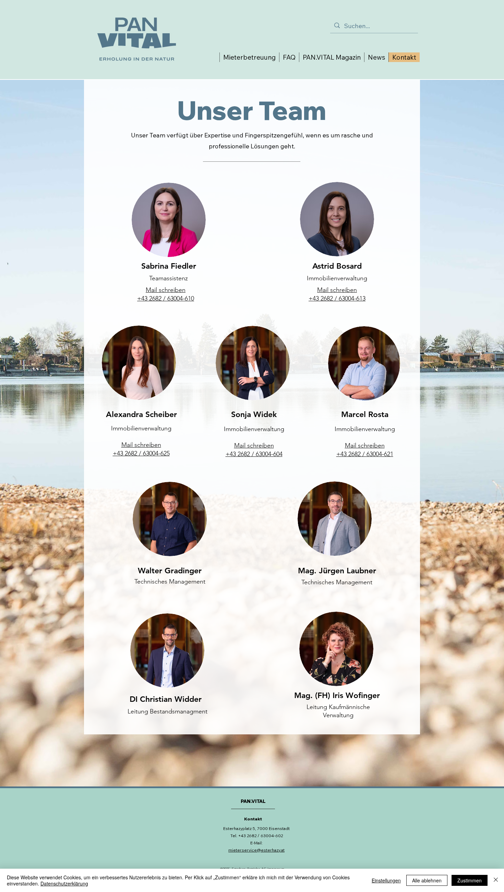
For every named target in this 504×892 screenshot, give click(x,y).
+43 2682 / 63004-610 (165, 298)
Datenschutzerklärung (64, 883)
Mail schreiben (141, 445)
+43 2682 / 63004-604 (254, 454)
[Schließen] (496, 880)
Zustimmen (469, 880)
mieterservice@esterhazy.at (256, 850)
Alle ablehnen (427, 880)
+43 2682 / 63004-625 (141, 453)
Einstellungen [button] (386, 880)
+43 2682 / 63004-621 (364, 454)
